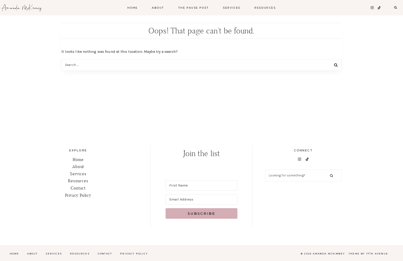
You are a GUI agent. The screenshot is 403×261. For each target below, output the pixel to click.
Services (78, 173)
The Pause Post (193, 7)
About (78, 166)
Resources (78, 180)
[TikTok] (379, 7)
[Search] (331, 175)
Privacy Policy (78, 195)
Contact (78, 188)
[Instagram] (372, 7)
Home (132, 7)
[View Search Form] (395, 7)
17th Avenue (377, 253)
